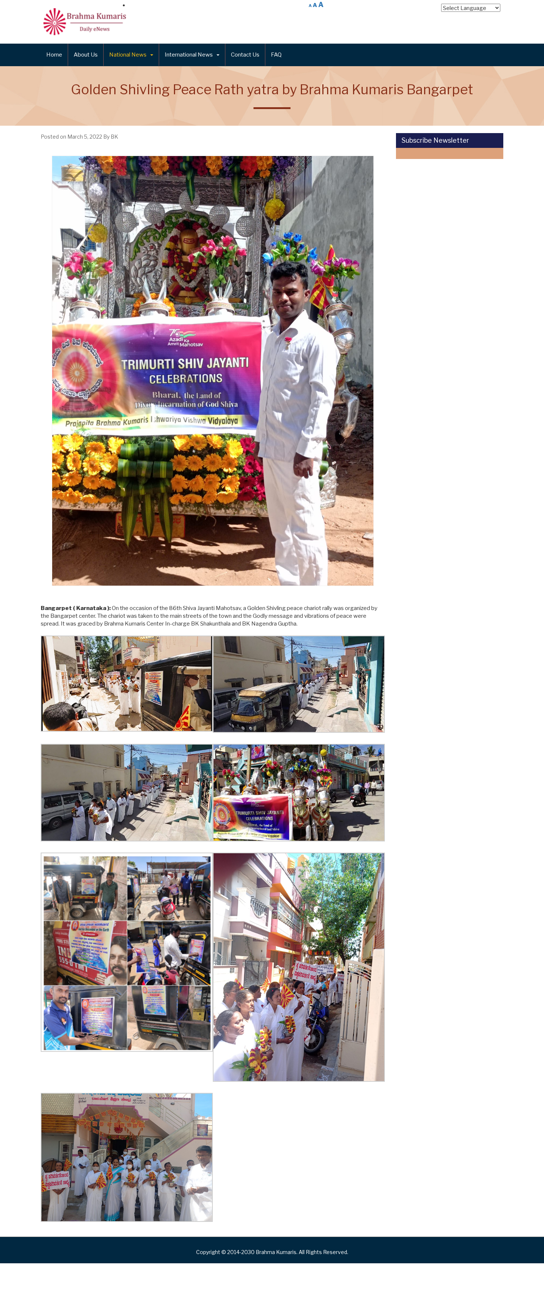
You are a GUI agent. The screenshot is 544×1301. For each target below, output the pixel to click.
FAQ (276, 54)
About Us (86, 54)
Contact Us (245, 54)
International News (189, 54)
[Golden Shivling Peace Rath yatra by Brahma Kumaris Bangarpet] (213, 371)
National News (128, 54)
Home (54, 54)
